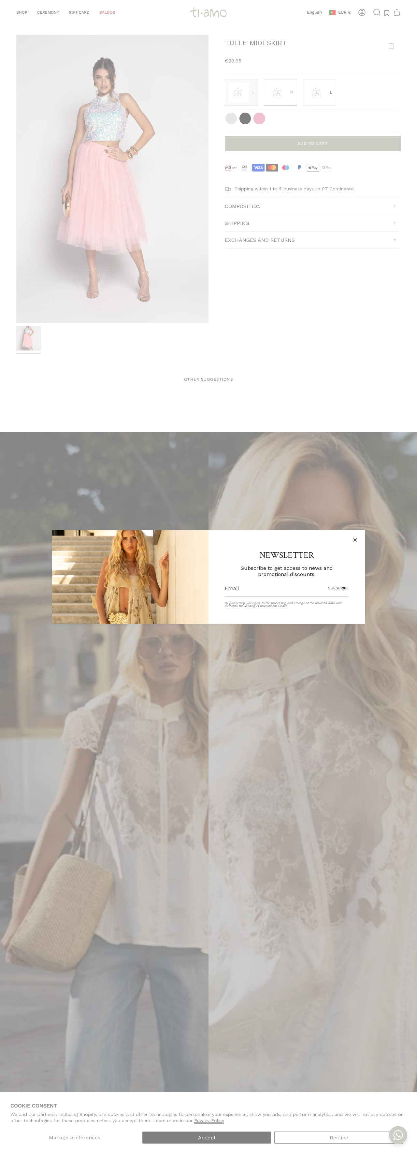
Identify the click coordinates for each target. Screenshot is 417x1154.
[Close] (355, 540)
